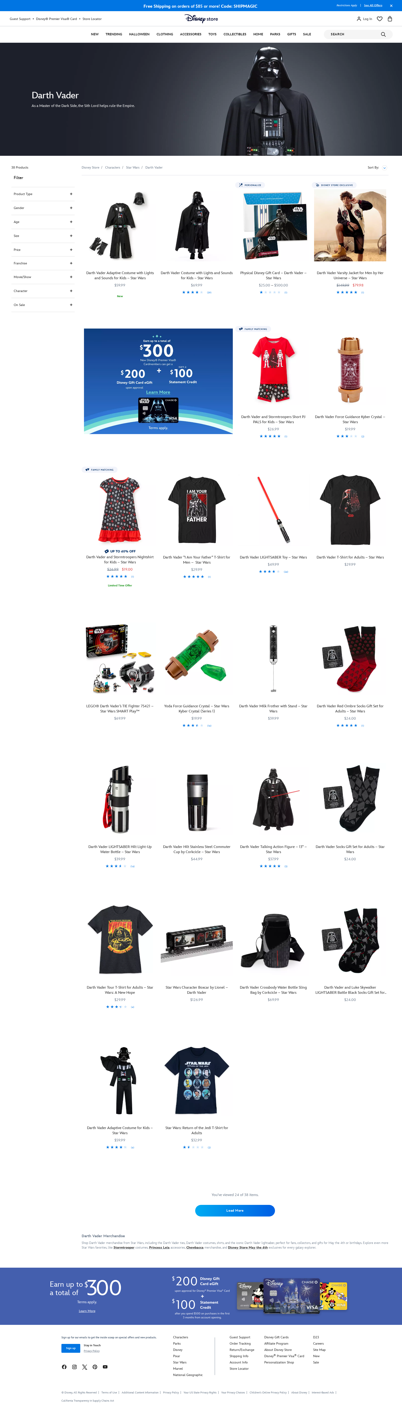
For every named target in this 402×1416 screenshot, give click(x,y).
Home (258, 34)
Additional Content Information (140, 1392)
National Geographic (188, 1375)
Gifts (291, 34)
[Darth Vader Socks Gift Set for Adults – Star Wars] (350, 799)
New (95, 34)
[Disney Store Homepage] (201, 18)
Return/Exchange (242, 1350)
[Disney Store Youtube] (105, 1366)
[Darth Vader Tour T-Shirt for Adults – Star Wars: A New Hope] (120, 940)
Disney (177, 1350)
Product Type (23, 194)
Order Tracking (240, 1344)
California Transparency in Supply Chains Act (87, 1401)
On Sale (19, 305)
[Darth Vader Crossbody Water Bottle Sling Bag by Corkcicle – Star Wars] (274, 940)
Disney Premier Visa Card (284, 1356)
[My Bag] (390, 19)
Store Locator (92, 19)
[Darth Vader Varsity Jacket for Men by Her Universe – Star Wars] (350, 225)
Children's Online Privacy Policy (268, 1392)
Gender (19, 208)
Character (20, 291)
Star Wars (180, 1362)
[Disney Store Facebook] (64, 1366)
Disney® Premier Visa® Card (56, 19)
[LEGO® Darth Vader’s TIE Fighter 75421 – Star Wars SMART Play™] (120, 658)
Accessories (190, 34)
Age (16, 222)
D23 (316, 1337)
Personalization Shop (279, 1362)
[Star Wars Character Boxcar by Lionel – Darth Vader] (197, 940)
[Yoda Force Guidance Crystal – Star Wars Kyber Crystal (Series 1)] (197, 658)
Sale (307, 34)
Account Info (239, 1362)
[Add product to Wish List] (153, 185)
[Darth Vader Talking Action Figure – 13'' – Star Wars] (274, 799)
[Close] (390, 7)
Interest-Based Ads (323, 1392)
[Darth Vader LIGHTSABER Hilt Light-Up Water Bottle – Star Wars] (120, 799)
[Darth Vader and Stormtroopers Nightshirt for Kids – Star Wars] (120, 510)
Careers (318, 1344)
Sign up (71, 1348)
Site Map (319, 1350)
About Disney (299, 1392)
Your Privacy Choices (233, 1392)
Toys (212, 34)
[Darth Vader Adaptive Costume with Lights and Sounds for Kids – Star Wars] (120, 225)
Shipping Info (239, 1356)
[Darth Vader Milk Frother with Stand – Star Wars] (274, 658)
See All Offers (373, 5)
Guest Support (20, 19)
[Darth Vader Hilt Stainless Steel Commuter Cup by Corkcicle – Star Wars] (197, 799)
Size (16, 236)
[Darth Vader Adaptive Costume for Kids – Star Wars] (120, 1080)
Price (17, 250)
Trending (114, 34)
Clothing (165, 34)
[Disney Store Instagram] (74, 1366)
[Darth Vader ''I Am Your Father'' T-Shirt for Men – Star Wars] (197, 510)
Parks (275, 34)
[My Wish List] (379, 19)
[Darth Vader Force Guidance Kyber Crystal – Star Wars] (350, 369)
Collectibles (235, 34)
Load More (235, 1211)
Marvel (178, 1369)
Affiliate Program (276, 1344)
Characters (180, 1337)
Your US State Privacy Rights (200, 1392)
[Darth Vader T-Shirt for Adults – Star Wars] (350, 510)
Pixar (176, 1356)
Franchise (20, 263)
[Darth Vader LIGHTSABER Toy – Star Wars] (274, 510)
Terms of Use (109, 1392)
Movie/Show (22, 277)
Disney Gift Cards (276, 1337)
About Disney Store (278, 1350)
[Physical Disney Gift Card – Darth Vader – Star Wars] (274, 225)
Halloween (139, 34)
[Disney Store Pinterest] (95, 1366)
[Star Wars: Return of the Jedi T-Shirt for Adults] (197, 1080)
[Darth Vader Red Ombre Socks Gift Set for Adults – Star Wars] (350, 658)
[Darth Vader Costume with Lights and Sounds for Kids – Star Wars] (197, 225)
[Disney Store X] (84, 1366)
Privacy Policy (92, 1351)
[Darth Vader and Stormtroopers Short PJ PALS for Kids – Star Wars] (274, 369)
